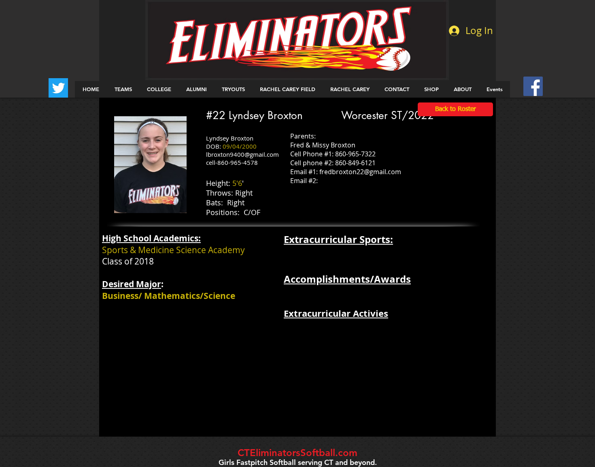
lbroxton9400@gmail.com (242, 154)
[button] (122, 89)
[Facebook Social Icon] (533, 86)
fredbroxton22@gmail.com (360, 171)
